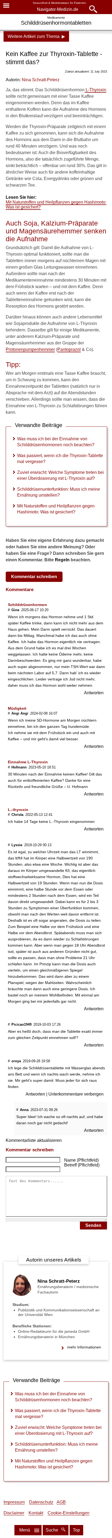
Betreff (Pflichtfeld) (81, 1165)
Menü (24, 1530)
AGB (61, 1502)
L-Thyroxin (95, 89)
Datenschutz (41, 1502)
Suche (52, 1530)
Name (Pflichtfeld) (81, 1160)
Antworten (94, 692)
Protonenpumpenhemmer (30, 349)
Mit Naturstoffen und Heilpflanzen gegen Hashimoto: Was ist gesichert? (56, 204)
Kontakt (36, 1513)
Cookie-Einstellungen (68, 1513)
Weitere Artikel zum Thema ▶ (36, 36)
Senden (93, 1225)
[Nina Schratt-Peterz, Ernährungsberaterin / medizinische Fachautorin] (21, 1294)
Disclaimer (14, 1513)
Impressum (14, 1502)
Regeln (62, 560)
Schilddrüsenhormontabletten (56, 23)
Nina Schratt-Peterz (41, 79)
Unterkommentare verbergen (76, 1094)
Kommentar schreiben (34, 576)
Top (76, 1530)
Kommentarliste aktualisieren (34, 1140)
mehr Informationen (84, 1347)
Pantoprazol (69, 349)
